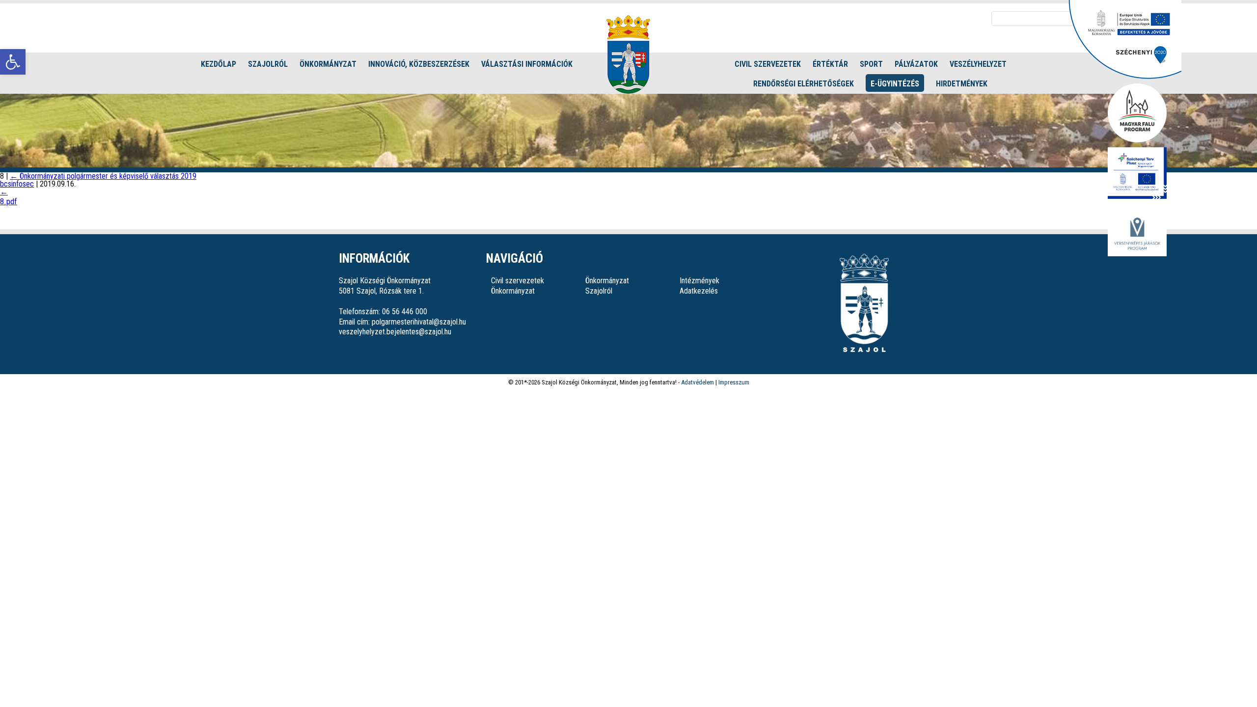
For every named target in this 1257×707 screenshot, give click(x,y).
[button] (13, 62)
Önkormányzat (328, 64)
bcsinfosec (17, 184)
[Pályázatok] (1124, 76)
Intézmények (699, 280)
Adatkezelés (699, 291)
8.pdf (8, 201)
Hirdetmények (961, 83)
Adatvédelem (697, 382)
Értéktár (830, 64)
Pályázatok (916, 64)
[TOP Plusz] (1137, 173)
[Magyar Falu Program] (1137, 113)
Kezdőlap (218, 64)
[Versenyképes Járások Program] (1137, 234)
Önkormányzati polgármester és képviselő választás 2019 (103, 176)
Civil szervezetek (768, 64)
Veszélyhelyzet (978, 64)
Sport (871, 64)
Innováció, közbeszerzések (418, 64)
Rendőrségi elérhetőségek (803, 83)
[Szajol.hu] (628, 54)
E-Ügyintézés (895, 83)
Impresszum (733, 382)
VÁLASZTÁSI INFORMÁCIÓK (527, 64)
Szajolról (268, 64)
